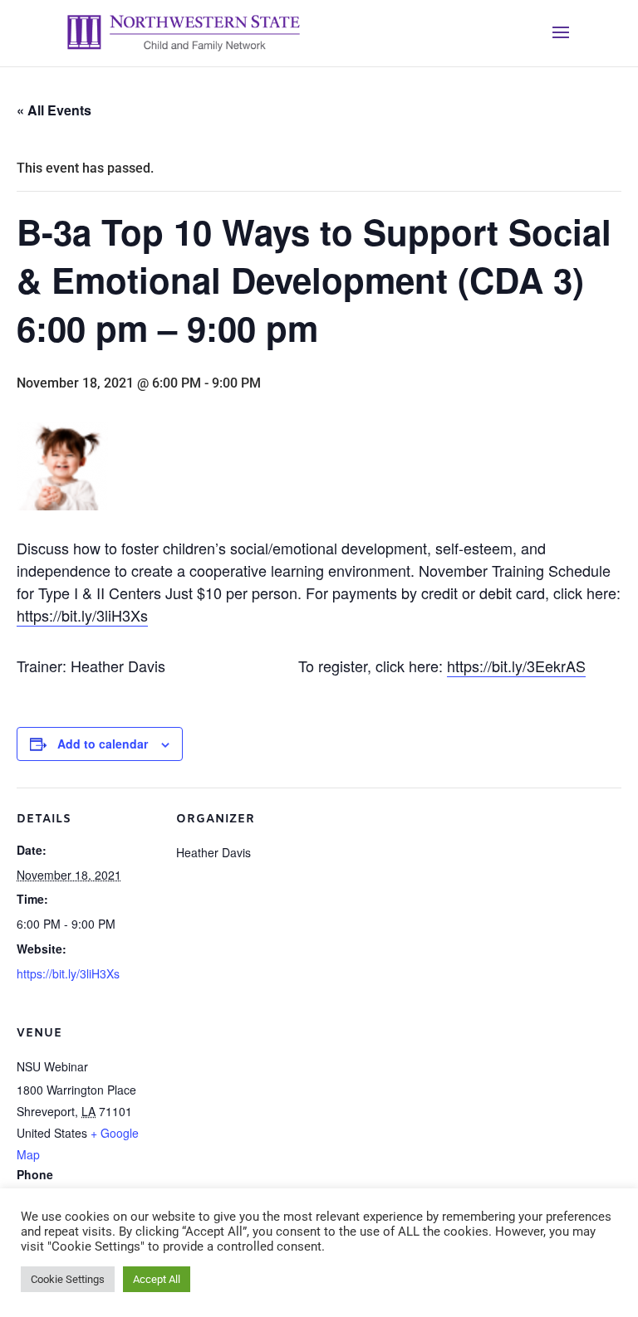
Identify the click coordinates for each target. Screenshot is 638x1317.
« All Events (54, 110)
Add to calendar (102, 743)
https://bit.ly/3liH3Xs (82, 615)
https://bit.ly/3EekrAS (516, 665)
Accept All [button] (156, 1279)
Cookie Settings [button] (68, 1279)
